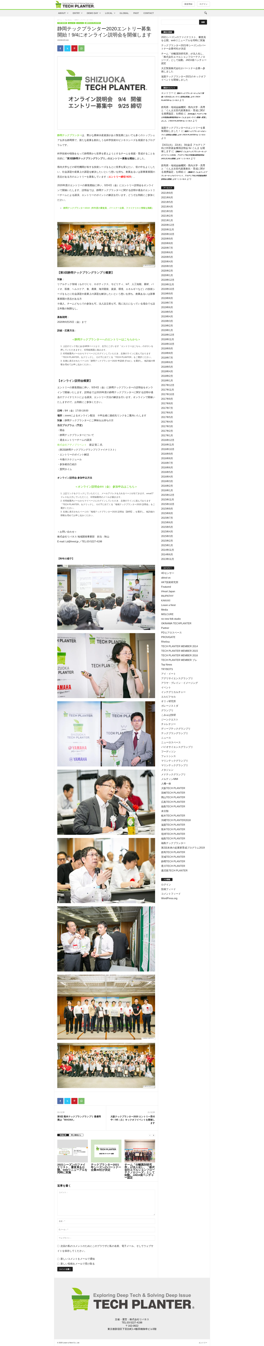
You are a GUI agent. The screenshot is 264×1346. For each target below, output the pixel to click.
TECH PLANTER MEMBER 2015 (179, 651)
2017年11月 (167, 389)
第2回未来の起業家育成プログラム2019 (183, 847)
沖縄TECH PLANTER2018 (176, 820)
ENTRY (76, 13)
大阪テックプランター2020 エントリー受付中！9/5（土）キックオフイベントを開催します (132, 1119)
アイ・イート (168, 673)
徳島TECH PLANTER (173, 806)
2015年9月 (167, 508)
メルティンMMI (169, 779)
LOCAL (109, 13)
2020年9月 (167, 238)
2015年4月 (167, 531)
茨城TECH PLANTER (173, 857)
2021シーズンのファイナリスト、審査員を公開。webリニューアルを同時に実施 (72, 1168)
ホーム (59, 20)
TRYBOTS (167, 669)
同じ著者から (76, 1135)
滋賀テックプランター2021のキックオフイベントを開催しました (183, 78)
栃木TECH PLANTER (173, 815)
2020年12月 (167, 225)
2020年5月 (167, 257)
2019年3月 (167, 321)
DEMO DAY (92, 13)
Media (164, 609)
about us (165, 577)
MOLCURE (167, 614)
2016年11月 (167, 444)
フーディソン (168, 751)
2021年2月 (167, 215)
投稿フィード (168, 889)
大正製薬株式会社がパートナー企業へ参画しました (183, 70)
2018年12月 (167, 334)
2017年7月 (167, 408)
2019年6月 (167, 307)
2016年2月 (167, 486)
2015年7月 (167, 518)
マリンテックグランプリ (174, 760)
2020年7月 (167, 248)
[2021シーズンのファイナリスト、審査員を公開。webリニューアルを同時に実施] (72, 1151)
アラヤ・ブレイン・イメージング (179, 683)
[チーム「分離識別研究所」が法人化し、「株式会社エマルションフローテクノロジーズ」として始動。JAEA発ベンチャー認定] (140, 1151)
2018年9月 (167, 348)
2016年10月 (167, 449)
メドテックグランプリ (173, 774)
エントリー (167, 93)
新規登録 (188, 4)
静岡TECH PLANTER (93, 23)
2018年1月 (167, 380)
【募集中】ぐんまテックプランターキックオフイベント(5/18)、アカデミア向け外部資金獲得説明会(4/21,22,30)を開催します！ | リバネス (184, 155)
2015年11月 (167, 499)
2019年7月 (167, 302)
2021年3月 (167, 211)
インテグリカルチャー (173, 692)
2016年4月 (167, 476)
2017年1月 (167, 435)
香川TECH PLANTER (173, 866)
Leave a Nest (168, 605)
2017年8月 (167, 403)
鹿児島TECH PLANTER (174, 870)
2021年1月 (167, 220)
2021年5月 (167, 202)
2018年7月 (167, 357)
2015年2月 (167, 540)
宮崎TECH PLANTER (173, 792)
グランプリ (167, 710)
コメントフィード (171, 893)
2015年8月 (167, 513)
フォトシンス (168, 756)
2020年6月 (167, 252)
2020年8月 (167, 243)
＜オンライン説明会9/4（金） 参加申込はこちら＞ (106, 486)
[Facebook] (60, 48)
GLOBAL (124, 13)
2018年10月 (167, 344)
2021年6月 (167, 197)
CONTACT (148, 13)
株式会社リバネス (139, 1319)
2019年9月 (167, 293)
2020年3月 (167, 266)
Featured (166, 587)
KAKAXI (165, 600)
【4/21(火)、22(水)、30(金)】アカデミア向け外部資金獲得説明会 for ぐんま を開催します (183, 148)
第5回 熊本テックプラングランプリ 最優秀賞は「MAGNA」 (79, 1118)
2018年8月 (167, 353)
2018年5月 (167, 367)
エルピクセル (168, 696)
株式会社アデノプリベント (72, 444)
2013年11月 (167, 559)
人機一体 (166, 783)
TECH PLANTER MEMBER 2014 (179, 646)
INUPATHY (167, 596)
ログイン (203, 4)
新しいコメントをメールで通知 (78, 1259)
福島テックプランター (173, 843)
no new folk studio (171, 619)
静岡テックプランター (69, 135)
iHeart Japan (168, 591)
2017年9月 (167, 399)
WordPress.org (169, 898)
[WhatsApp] (81, 48)
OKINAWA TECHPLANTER (176, 623)
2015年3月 (167, 536)
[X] (67, 48)
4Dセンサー (167, 573)
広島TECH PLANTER (173, 802)
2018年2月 (167, 376)
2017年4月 (167, 421)
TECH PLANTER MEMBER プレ (179, 660)
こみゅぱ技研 (168, 715)
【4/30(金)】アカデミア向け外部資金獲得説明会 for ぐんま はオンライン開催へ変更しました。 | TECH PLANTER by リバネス (184, 117)
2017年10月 (167, 394)
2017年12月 (167, 385)
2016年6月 (167, 467)
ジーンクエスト (169, 719)
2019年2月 (167, 325)
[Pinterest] (74, 48)
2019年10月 (167, 289)
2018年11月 (167, 339)
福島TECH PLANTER (173, 838)
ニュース (71, 23)
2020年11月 (167, 229)
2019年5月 (167, 312)
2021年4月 (167, 206)
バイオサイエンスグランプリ (177, 747)
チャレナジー (168, 724)
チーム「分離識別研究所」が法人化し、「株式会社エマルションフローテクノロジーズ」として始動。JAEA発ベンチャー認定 (140, 1171)
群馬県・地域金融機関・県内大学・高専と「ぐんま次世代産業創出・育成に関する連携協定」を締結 (183, 110)
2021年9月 (167, 193)
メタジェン (167, 770)
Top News (68, 20)
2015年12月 (167, 495)
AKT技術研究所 (169, 582)
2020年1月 (167, 275)
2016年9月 (167, 453)
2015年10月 (167, 504)
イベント (80, 23)
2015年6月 (167, 522)
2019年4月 (167, 316)
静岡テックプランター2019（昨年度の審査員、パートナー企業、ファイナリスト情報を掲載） (108, 208)
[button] (205, 13)
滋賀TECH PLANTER (173, 824)
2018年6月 (167, 362)
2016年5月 (167, 472)
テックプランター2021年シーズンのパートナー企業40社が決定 (106, 1167)
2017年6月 (167, 412)
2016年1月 (167, 490)
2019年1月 (167, 330)
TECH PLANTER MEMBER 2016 (179, 655)
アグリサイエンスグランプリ (177, 678)
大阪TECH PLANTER (173, 788)
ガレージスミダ (169, 706)
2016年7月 (167, 463)
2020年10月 (167, 234)
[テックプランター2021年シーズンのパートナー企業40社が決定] (106, 1151)
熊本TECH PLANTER (173, 829)
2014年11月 (167, 550)
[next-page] (153, 1135)
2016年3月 (167, 481)
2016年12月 (167, 440)
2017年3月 (167, 426)
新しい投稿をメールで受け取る (78, 1263)
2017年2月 (167, 431)
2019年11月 (167, 284)
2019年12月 (167, 280)
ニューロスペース (171, 742)
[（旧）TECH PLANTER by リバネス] (75, 4)
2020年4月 (167, 261)
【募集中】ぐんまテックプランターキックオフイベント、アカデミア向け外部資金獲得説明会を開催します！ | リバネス (184, 175)
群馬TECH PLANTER (173, 852)
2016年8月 (167, 458)
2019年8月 (167, 298)
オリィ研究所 (168, 701)
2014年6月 (167, 554)
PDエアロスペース (171, 632)
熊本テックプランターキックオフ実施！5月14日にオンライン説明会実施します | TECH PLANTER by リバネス (182, 96)
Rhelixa (165, 641)
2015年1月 (167, 545)
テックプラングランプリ (174, 733)
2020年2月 (167, 270)
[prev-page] (149, 1135)
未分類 (165, 811)
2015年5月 (167, 527)
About (62, 13)
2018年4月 (167, 371)
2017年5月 (167, 417)
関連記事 (63, 1135)
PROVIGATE (168, 637)
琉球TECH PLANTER (173, 834)
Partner (165, 628)
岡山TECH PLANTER (173, 797)
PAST (136, 13)
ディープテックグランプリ (176, 728)
